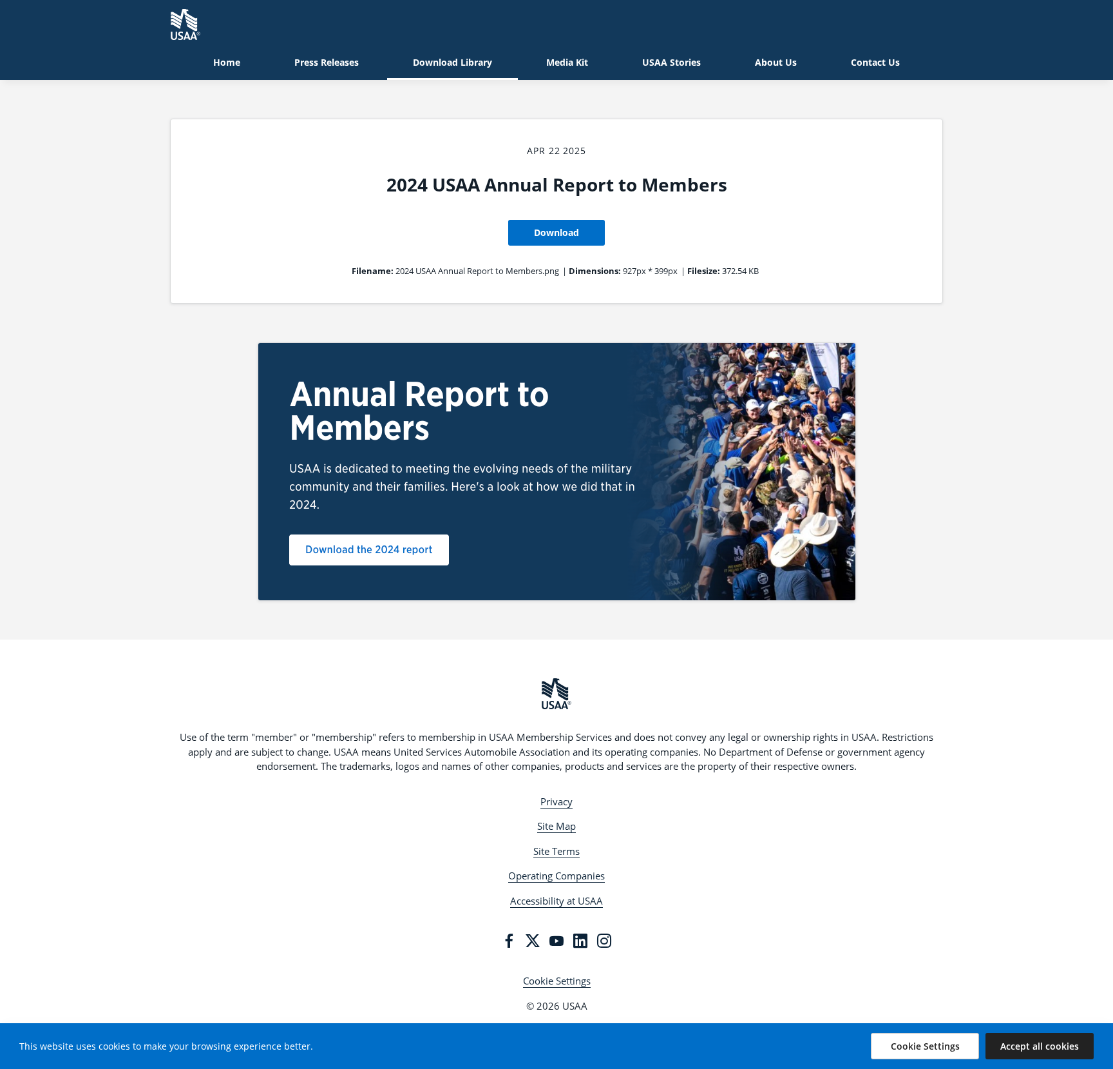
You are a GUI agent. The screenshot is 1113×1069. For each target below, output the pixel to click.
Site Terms (556, 851)
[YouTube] (556, 941)
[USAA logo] (556, 693)
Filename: (373, 271)
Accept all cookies (1039, 1046)
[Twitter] (533, 941)
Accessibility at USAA (556, 900)
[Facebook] (509, 941)
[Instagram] (604, 941)
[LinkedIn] (580, 941)
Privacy (556, 801)
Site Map (556, 825)
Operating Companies (556, 875)
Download (556, 232)
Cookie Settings (557, 980)
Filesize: (703, 271)
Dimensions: (595, 271)
